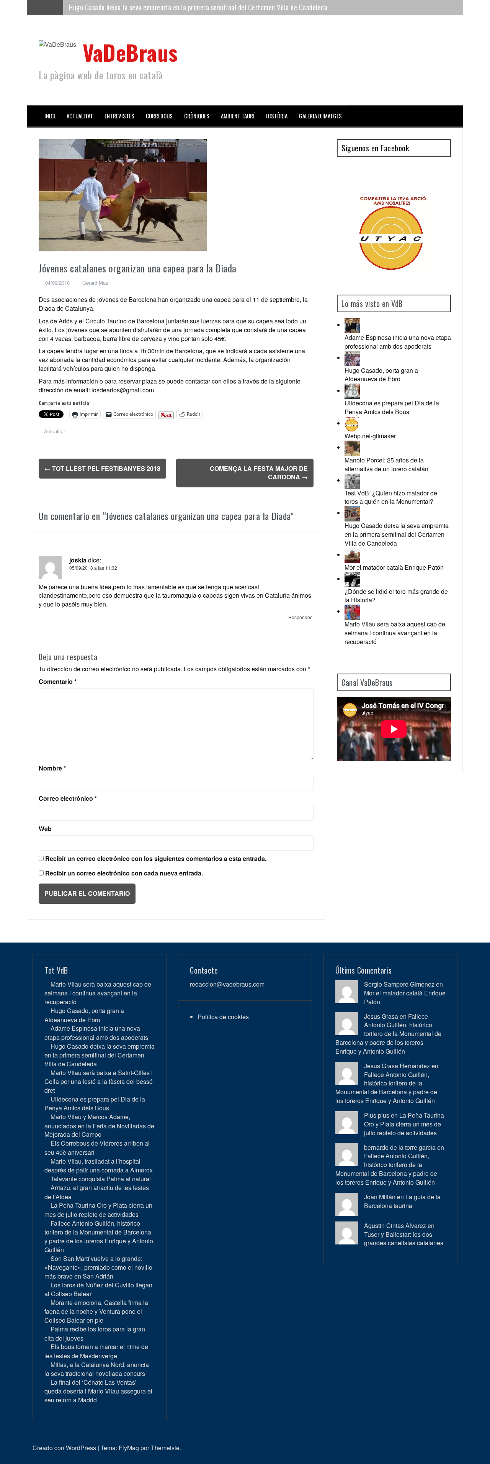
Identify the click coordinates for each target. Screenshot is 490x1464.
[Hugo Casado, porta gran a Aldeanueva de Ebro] (352, 357)
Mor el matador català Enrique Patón (394, 567)
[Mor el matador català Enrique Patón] (352, 554)
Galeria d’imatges (320, 116)
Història (276, 116)
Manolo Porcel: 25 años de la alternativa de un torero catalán (386, 464)
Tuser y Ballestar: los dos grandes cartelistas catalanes (403, 1239)
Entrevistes (119, 116)
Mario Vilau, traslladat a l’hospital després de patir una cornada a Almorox (98, 1165)
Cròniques (196, 116)
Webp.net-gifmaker (370, 435)
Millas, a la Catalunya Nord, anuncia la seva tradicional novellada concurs (96, 1369)
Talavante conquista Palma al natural (101, 1178)
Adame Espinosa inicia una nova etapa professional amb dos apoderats (398, 342)
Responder (300, 617)
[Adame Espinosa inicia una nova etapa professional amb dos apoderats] (352, 324)
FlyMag (129, 1447)
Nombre (52, 768)
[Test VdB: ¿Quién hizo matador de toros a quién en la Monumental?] (352, 480)
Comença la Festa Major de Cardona (259, 473)
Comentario (58, 681)
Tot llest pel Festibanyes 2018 (102, 468)
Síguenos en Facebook (375, 148)
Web (45, 829)
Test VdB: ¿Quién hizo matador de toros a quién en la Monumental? (391, 497)
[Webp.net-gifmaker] (352, 423)
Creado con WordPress (64, 1447)
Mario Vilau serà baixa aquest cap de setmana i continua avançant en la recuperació (395, 633)
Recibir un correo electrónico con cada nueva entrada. (124, 873)
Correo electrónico (68, 798)
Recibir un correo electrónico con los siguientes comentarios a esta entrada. (155, 858)
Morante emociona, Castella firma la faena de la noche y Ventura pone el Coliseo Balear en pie (96, 1311)
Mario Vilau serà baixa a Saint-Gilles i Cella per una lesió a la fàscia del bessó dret (182, 7)
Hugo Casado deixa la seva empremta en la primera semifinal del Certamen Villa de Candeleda (397, 534)
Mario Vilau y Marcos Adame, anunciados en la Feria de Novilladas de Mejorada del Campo (99, 1125)
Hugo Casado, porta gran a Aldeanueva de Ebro (381, 375)
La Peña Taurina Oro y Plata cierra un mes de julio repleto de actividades (98, 1209)
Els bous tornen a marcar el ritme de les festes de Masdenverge (96, 1351)
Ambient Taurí (238, 116)
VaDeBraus (130, 52)
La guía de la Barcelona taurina (402, 1201)
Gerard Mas (95, 282)
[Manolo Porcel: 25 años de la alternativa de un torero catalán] (352, 447)
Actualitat (80, 116)
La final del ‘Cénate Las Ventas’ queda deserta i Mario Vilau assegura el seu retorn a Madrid (98, 1391)
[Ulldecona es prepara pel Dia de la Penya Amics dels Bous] (352, 390)
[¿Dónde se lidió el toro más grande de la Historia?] (352, 578)
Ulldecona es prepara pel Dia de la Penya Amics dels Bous (392, 407)
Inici (49, 116)
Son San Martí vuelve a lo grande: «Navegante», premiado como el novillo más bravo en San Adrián (98, 1267)
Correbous (159, 116)
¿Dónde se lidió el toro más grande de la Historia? (396, 596)
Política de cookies (223, 1016)
